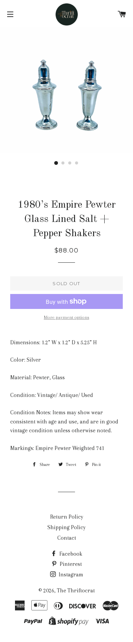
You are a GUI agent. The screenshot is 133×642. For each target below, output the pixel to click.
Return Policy (66, 517)
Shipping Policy (66, 527)
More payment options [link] (66, 317)
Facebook (70, 554)
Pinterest (70, 564)
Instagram (70, 574)
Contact (66, 538)
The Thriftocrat (76, 590)
